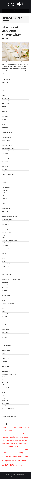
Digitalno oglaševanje (7, 108)
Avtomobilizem (5, 85)
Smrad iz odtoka (6, 313)
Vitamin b (4, 377)
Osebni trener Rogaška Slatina (9, 240)
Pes (2, 250)
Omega (3, 235)
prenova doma (12, 446)
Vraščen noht (5, 384)
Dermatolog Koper (6, 100)
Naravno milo (5, 211)
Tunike (3, 363)
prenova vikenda (21, 446)
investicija (5, 434)
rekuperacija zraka (13, 449)
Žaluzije (3, 392)
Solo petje (4, 324)
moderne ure (25, 437)
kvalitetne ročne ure (19, 434)
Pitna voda (4, 256)
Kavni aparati (5, 153)
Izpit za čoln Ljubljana (7, 145)
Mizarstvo (4, 203)
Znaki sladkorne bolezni (8, 408)
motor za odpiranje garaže (7, 440)
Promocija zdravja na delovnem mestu (11, 279)
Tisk (3, 355)
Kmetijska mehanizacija (7, 158)
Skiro (3, 308)
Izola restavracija (6, 140)
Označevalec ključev (7, 242)
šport (20, 465)
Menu (15, 10)
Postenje (4, 271)
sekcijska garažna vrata (14, 452)
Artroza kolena (5, 82)
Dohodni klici (5, 114)
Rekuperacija (5, 285)
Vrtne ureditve (5, 390)
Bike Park (15, 4)
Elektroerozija (5, 116)
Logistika (4, 182)
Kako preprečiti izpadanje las (9, 150)
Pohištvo (4, 261)
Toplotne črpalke (6, 358)
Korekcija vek (5, 166)
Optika (3, 237)
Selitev (3, 306)
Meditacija (4, 198)
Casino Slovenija (6, 93)
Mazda (3, 195)
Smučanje (4, 316)
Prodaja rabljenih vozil (7, 277)
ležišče (26, 434)
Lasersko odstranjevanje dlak (9, 174)
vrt (13, 461)
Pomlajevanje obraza (7, 263)
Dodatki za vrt (5, 111)
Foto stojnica (5, 127)
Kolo (3, 164)
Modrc (3, 206)
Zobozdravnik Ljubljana (7, 413)
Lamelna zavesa (6, 171)
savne (6, 453)
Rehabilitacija (5, 282)
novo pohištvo (21, 440)
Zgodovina (4, 405)
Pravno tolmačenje (6, 274)
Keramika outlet (5, 156)
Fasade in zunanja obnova (8, 122)
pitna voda (6, 443)
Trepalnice (4, 361)
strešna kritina (23, 457)
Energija (4, 119)
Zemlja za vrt (5, 400)
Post (3, 269)
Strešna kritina (5, 332)
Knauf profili (5, 161)
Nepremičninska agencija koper (9, 216)
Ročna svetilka (5, 287)
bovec (4, 428)
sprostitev (7, 456)
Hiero (12, 476)
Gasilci (3, 129)
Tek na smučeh (5, 342)
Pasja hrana (5, 245)
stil (13, 457)
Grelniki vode (5, 135)
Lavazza (4, 177)
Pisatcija (4, 253)
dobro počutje (7, 431)
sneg (21, 453)
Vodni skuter (5, 382)
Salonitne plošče (6, 295)
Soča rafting (5, 321)
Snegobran (4, 319)
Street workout (5, 329)
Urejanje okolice (6, 371)
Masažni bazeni (5, 192)
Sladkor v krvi (5, 311)
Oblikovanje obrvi (6, 224)
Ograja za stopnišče (7, 229)
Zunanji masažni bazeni (8, 419)
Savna (3, 298)
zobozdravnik (11, 464)
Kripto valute (5, 169)
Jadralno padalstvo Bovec (8, 148)
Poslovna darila (5, 266)
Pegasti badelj (5, 248)
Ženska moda (5, 403)
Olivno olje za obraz (7, 232)
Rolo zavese (5, 292)
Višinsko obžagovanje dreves (9, 374)
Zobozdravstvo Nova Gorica (9, 416)
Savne (3, 300)
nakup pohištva (15, 440)
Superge (4, 334)
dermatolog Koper (10, 427)
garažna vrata (19, 431)
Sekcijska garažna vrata (8, 303)
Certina (3, 95)
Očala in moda (5, 227)
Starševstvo (4, 327)
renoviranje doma (21, 449)
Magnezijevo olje (6, 187)
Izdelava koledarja (6, 137)
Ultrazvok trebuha (6, 366)
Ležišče (3, 179)
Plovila (3, 258)
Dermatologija (5, 103)
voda (9, 460)
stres (16, 457)
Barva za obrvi (5, 87)
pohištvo (11, 443)
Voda (3, 379)
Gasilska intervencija (7, 132)
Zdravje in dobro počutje (8, 398)
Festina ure (14, 431)
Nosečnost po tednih (7, 219)
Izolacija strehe (5, 143)
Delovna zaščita (6, 98)
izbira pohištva (12, 434)
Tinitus (3, 353)
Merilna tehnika (5, 200)
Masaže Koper (5, 190)
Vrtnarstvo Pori (5, 387)
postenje (20, 443)
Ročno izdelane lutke (7, 290)
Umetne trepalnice (6, 369)
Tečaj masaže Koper (7, 340)
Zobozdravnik (5, 411)
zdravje (23, 461)
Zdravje (3, 395)
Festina (3, 124)
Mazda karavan (20, 437)
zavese (17, 461)
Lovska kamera (5, 185)
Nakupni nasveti (6, 208)
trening (4, 461)
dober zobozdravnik (21, 428)
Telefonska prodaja (6, 345)
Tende (3, 348)
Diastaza (4, 106)
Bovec (3, 90)
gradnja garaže (26, 431)
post (15, 443)
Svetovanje (4, 337)
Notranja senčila (6, 221)
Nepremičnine (5, 214)
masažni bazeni (8, 437)
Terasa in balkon (6, 350)
